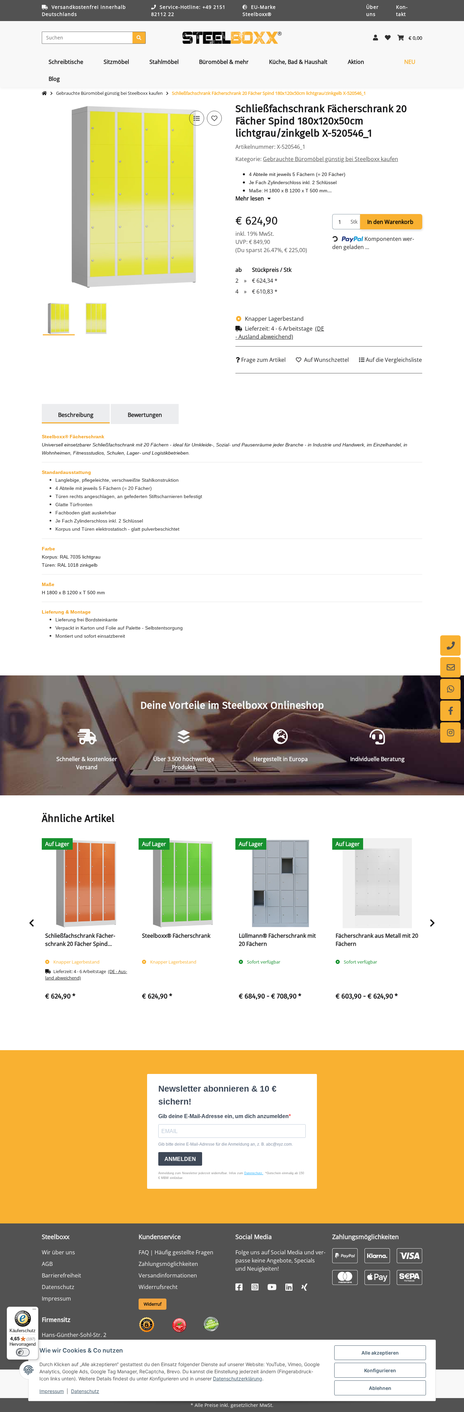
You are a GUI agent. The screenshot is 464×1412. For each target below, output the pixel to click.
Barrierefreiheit (61, 1275)
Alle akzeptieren (380, 1353)
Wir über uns (58, 1252)
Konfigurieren (380, 1370)
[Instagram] (450, 732)
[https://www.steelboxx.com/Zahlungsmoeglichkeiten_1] (345, 1255)
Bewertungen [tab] (145, 415)
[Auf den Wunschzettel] (214, 118)
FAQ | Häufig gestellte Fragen (176, 1252)
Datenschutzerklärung (237, 1378)
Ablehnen (380, 1388)
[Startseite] (44, 93)
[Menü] (34, 1311)
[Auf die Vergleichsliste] (196, 118)
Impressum (51, 1391)
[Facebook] (450, 711)
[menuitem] (65, 61)
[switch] (23, 1352)
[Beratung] (450, 645)
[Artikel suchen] (139, 38)
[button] (375, 38)
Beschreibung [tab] (75, 415)
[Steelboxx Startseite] (232, 37)
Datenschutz (85, 1391)
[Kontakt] (450, 667)
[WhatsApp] (450, 689)
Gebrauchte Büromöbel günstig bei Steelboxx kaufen (330, 159)
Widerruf (152, 1304)
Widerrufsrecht (158, 1287)
